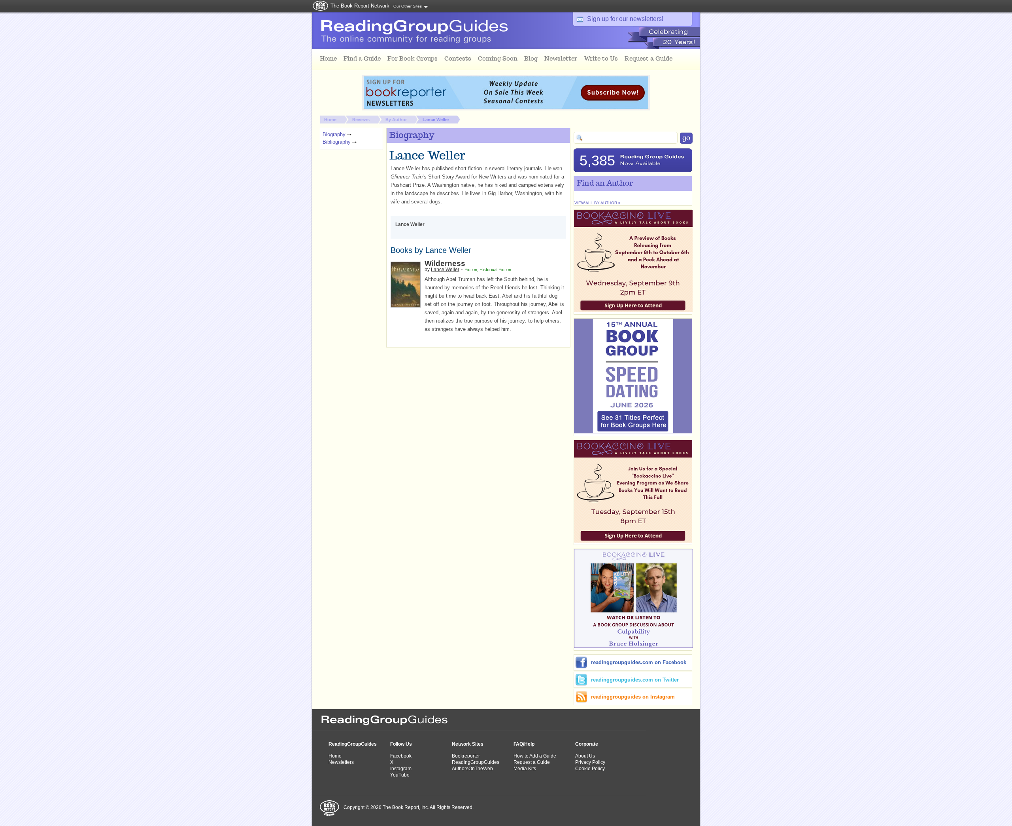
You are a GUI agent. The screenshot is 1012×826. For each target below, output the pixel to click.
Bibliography (337, 142)
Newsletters (341, 762)
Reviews (361, 119)
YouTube (400, 775)
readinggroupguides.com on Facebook (638, 662)
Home (330, 119)
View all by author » (597, 203)
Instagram (401, 768)
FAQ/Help (524, 744)
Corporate (586, 744)
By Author (396, 119)
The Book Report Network (359, 6)
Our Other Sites (407, 6)
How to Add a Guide (535, 756)
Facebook (401, 756)
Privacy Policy (590, 762)
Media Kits (525, 768)
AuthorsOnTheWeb (472, 768)
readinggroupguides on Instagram (633, 697)
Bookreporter (466, 756)
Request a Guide (532, 762)
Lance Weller (436, 119)
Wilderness (445, 263)
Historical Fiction (495, 269)
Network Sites (467, 744)
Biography (334, 134)
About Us (585, 756)
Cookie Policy (590, 768)
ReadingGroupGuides (353, 744)
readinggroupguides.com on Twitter (635, 680)
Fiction (470, 269)
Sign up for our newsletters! (625, 18)
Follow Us (401, 744)
